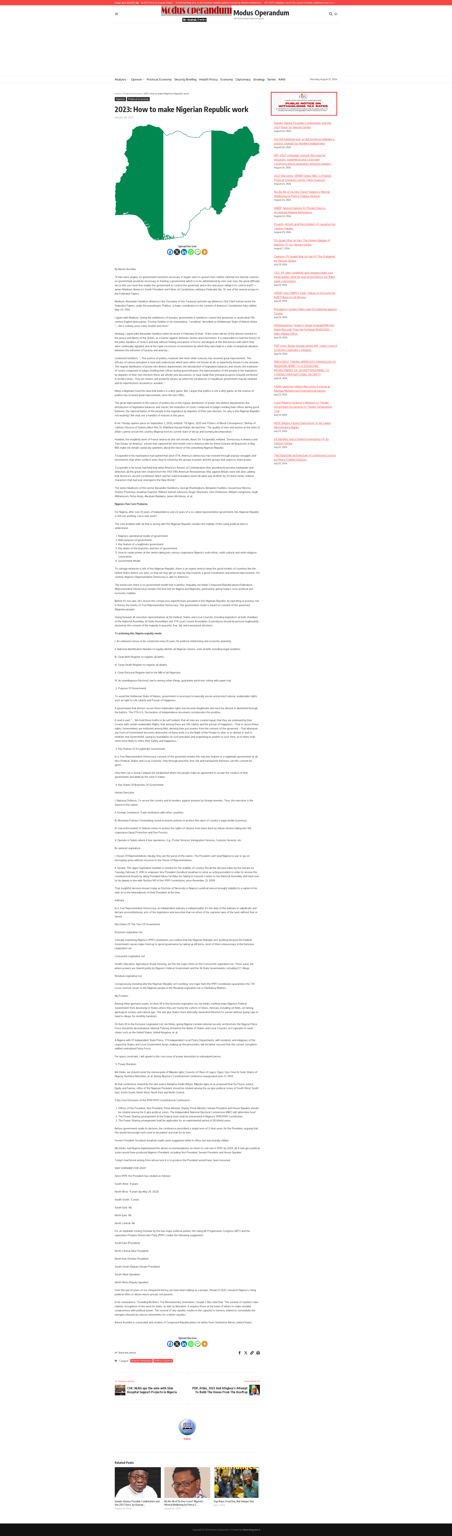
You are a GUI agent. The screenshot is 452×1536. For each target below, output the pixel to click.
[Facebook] (170, 252)
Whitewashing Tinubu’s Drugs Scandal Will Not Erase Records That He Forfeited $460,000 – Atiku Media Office (304, 330)
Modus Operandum (261, 12)
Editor (187, 1439)
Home (118, 93)
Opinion (136, 79)
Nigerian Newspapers (141, 1360)
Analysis (120, 79)
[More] (204, 252)
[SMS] (198, 252)
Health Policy (208, 79)
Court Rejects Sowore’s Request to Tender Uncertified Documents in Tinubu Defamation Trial (303, 407)
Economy (226, 79)
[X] (177, 252)
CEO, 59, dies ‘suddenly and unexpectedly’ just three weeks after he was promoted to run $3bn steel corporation (304, 277)
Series (271, 79)
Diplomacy (243, 79)
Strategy (259, 79)
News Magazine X (251, 1529)
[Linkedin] (184, 252)
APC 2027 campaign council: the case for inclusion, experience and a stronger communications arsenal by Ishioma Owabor (302, 160)
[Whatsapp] (191, 252)
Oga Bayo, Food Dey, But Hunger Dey (234, 1501)
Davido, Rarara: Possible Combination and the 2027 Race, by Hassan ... (137, 1503)
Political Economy (159, 79)
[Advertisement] (226, 49)
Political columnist (163, 1360)
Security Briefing (185, 79)
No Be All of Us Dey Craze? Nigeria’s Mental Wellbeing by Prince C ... (183, 1503)
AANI (282, 79)
